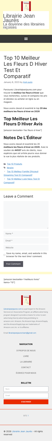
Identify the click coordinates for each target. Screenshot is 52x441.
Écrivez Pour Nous (26, 373)
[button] (26, 39)
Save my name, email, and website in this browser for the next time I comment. (26, 255)
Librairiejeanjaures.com (13, 309)
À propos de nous (26, 350)
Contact (26, 367)
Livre (26, 356)
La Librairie (26, 362)
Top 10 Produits (14, 164)
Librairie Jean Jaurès (22, 431)
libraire (10, 168)
